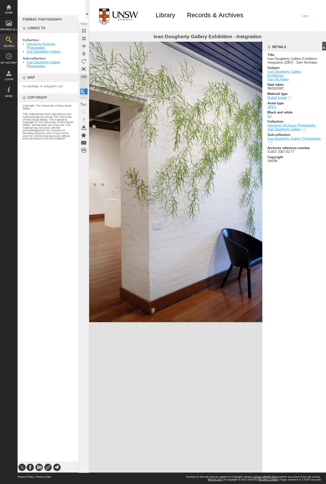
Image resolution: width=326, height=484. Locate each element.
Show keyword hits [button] (84, 112)
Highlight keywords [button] (84, 120)
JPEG (271, 107)
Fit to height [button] (84, 54)
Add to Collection (84, 135)
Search (9, 46)
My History (9, 62)
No (269, 116)
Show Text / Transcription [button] (84, 104)
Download (84, 127)
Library (165, 15)
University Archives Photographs (41, 46)
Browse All (9, 29)
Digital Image (277, 97)
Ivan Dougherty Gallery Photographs (44, 64)
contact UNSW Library (266, 476)
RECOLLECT (215, 479)
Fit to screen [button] (84, 38)
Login (9, 79)
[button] (84, 91)
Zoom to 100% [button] (84, 69)
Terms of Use (43, 476)
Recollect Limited (268, 479)
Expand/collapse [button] (324, 46)
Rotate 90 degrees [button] (84, 61)
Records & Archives (215, 15)
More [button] (9, 96)
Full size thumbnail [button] (84, 31)
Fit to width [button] (84, 46)
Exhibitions (275, 75)
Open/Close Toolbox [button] (87, 9)
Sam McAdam (278, 79)
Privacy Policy (26, 476)
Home (9, 12)
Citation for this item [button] (84, 150)
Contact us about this (84, 143)
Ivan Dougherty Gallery (44, 51)
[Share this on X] (22, 467)
